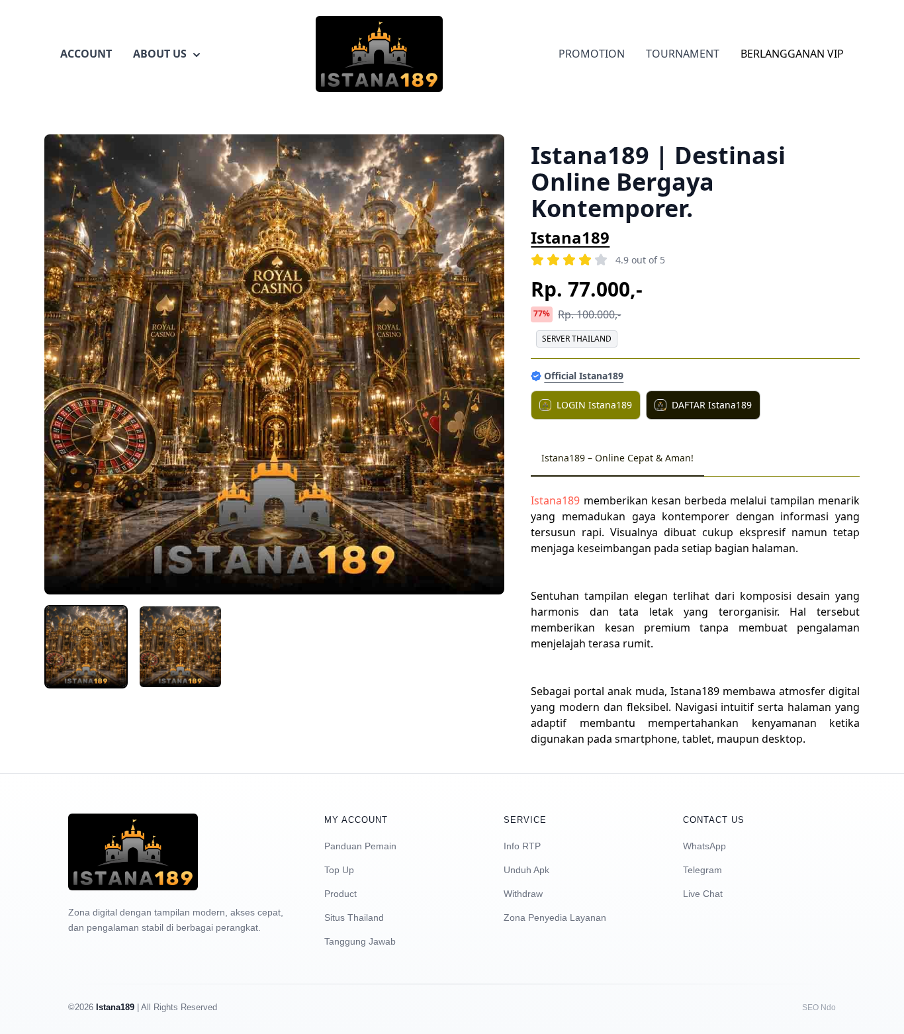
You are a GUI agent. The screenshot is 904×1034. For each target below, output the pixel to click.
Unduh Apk (526, 870)
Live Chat (703, 893)
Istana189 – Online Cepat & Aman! (617, 457)
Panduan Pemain (360, 846)
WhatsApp (704, 846)
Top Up (339, 870)
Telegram (702, 870)
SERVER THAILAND (576, 338)
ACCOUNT (86, 53)
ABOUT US (160, 53)
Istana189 (570, 237)
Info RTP (522, 846)
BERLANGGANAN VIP (792, 53)
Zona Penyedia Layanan (555, 917)
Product (340, 893)
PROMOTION (592, 53)
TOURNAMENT (682, 53)
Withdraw (523, 893)
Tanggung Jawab (360, 941)
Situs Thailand (354, 917)
